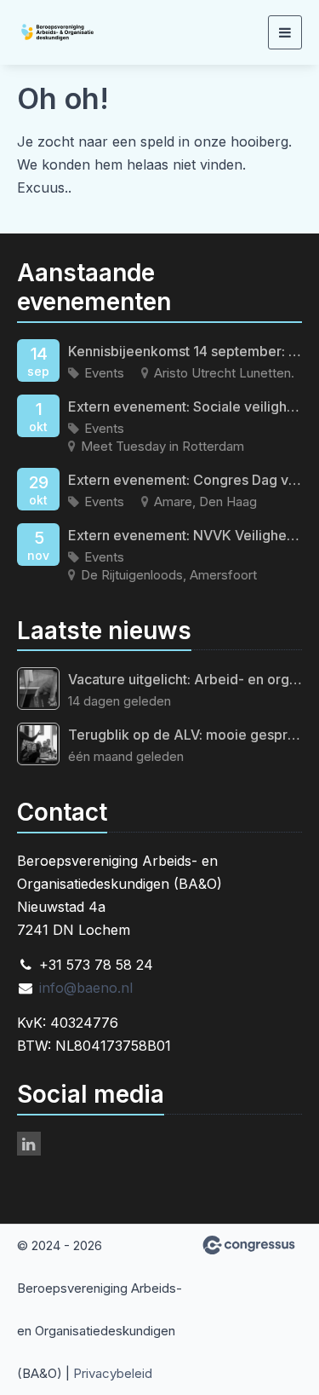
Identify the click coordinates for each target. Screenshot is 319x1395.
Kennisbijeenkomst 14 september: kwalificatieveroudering (185, 351)
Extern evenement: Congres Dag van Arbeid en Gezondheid (185, 479)
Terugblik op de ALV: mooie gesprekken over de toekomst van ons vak (185, 734)
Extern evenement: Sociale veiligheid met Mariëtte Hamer (185, 406)
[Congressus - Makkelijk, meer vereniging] (249, 1245)
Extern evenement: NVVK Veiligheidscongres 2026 (185, 535)
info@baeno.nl (86, 987)
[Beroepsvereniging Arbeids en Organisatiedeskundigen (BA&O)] (81, 32)
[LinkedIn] (29, 1144)
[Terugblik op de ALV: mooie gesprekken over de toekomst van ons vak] (38, 744)
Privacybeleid (112, 1373)
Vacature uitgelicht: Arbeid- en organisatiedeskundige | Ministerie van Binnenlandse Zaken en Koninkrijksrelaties (185, 679)
